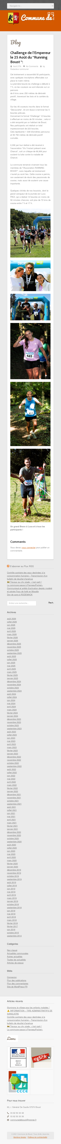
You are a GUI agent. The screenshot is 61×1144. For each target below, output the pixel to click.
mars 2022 (12, 784)
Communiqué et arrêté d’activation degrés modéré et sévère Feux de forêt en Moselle (29, 590)
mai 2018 (11, 913)
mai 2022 (11, 778)
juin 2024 (11, 700)
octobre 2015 (13, 932)
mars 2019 (12, 898)
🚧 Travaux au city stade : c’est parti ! (24, 581)
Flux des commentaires (17, 983)
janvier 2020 (12, 866)
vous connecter (29, 547)
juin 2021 (11, 813)
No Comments (32, 66)
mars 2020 (12, 860)
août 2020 (11, 844)
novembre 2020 (14, 835)
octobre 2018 (13, 904)
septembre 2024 (14, 690)
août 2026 (11, 618)
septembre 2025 (14, 653)
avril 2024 (11, 706)
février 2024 (12, 712)
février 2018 (12, 923)
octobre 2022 (13, 763)
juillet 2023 (12, 734)
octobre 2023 (13, 725)
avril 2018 (11, 916)
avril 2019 (11, 894)
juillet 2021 (12, 810)
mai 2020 (11, 854)
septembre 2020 (14, 841)
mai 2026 (11, 627)
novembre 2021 (14, 797)
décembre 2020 (14, 832)
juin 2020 (11, 850)
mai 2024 (11, 703)
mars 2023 (12, 747)
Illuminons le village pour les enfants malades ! (28, 1007)
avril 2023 (11, 744)
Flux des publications (16, 980)
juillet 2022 (12, 772)
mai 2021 (11, 816)
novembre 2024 (14, 684)
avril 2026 (11, 631)
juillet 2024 (12, 697)
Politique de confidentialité (37, 1137)
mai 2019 (11, 891)
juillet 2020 (12, 847)
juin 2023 (11, 737)
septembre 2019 (14, 879)
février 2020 (12, 863)
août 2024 (11, 693)
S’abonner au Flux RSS (22, 566)
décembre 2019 (14, 869)
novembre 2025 (14, 646)
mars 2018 (12, 920)
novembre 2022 (14, 759)
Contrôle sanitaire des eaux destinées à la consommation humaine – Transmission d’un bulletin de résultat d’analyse (27, 575)
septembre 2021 (14, 803)
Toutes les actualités (16, 959)
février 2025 (12, 675)
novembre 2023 (14, 722)
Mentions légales (19, 1137)
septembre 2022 (14, 766)
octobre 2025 (13, 649)
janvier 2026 (12, 640)
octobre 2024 (13, 687)
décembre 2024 (14, 681)
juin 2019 (11, 888)
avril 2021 (11, 819)
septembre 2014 (14, 935)
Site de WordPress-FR (17, 986)
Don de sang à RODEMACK (20, 594)
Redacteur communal (19, 69)
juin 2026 (11, 624)
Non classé (12, 950)
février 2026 (12, 637)
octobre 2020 (13, 838)
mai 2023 (11, 741)
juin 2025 (11, 662)
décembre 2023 (14, 719)
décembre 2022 (14, 756)
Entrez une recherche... (19, 603)
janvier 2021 (12, 828)
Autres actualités (14, 956)
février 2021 (12, 825)
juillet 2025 (12, 659)
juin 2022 (11, 775)
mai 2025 (11, 665)
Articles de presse (15, 962)
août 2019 (11, 882)
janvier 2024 (12, 715)
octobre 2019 (13, 876)
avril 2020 (11, 857)
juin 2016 (11, 929)
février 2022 (12, 788)
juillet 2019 (12, 885)
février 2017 (12, 926)
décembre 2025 (14, 643)
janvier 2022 (12, 791)
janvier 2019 (12, 901)
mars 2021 (12, 822)
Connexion (12, 977)
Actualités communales (17, 953)
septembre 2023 (14, 728)
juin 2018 (11, 910)
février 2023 (12, 750)
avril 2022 (11, 781)
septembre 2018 (14, 907)
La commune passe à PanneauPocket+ (25, 585)
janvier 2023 (12, 753)
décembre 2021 (14, 794)
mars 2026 (12, 634)
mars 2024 (12, 709)
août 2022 (11, 769)
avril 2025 (11, 668)
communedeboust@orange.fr (23, 1119)
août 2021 (11, 806)
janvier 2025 (12, 678)
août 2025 (11, 656)
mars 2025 (12, 671)
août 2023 (11, 731)
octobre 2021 (13, 800)
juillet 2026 (12, 621)
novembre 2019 (14, 872)
